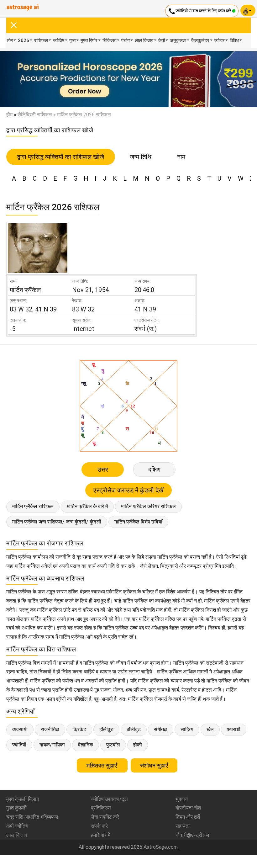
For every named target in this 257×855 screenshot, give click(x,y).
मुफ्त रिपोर (89, 40)
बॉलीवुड (134, 729)
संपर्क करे (99, 826)
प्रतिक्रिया (101, 808)
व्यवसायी (20, 729)
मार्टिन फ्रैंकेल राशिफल (33, 506)
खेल (210, 729)
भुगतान (182, 799)
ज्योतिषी (19, 745)
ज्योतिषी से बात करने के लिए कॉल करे (200, 11)
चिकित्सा (109, 40)
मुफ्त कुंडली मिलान (22, 799)
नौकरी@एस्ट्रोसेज (192, 835)
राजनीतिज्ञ (50, 729)
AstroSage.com (161, 847)
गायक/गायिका (52, 745)
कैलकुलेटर (200, 40)
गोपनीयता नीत (188, 808)
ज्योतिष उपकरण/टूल (109, 799)
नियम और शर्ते (188, 817)
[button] (19, 79)
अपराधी (233, 729)
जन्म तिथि (140, 157)
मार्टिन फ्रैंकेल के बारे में (87, 506)
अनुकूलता (178, 40)
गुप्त (72, 40)
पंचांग (125, 40)
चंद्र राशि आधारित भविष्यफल (32, 817)
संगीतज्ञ (160, 729)
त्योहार (219, 40)
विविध (234, 40)
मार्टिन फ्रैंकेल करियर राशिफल (148, 506)
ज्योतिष (58, 40)
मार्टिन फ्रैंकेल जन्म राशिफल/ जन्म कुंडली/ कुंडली (56, 522)
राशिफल (41, 40)
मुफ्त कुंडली (16, 808)
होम (10, 40)
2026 (23, 40)
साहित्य (187, 729)
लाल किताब (144, 40)
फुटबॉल (113, 745)
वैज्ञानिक (85, 745)
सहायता (183, 826)
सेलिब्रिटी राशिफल (35, 115)
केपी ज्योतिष (17, 826)
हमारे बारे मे (100, 835)
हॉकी (137, 745)
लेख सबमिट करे (105, 817)
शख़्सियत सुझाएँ (102, 765)
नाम (181, 157)
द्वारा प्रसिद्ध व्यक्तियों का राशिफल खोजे (60, 157)
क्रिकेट (79, 729)
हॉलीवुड (106, 729)
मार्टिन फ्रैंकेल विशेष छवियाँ (138, 522)
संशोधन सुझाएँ (154, 765)
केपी (161, 40)
